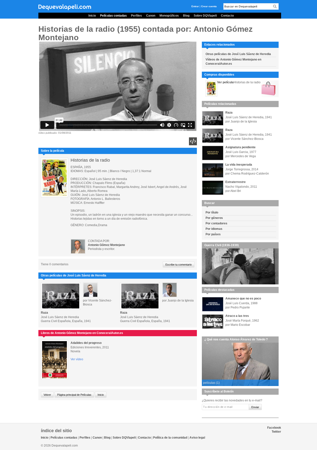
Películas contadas (113, 15)
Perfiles (136, 15)
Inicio (92, 15)
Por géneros (214, 218)
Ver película (225, 82)
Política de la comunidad (170, 437)
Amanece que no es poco (243, 298)
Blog (186, 15)
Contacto (227, 15)
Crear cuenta (209, 6)
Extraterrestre (235, 182)
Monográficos (169, 15)
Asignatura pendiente (240, 147)
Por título (212, 212)
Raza (44, 312)
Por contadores (216, 223)
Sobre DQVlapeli (205, 15)
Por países (213, 234)
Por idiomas (214, 229)
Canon (150, 15)
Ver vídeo (77, 359)
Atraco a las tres (237, 316)
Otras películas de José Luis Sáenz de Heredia (238, 54)
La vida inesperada (238, 164)
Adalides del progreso (86, 343)
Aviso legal (197, 437)
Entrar (195, 6)
